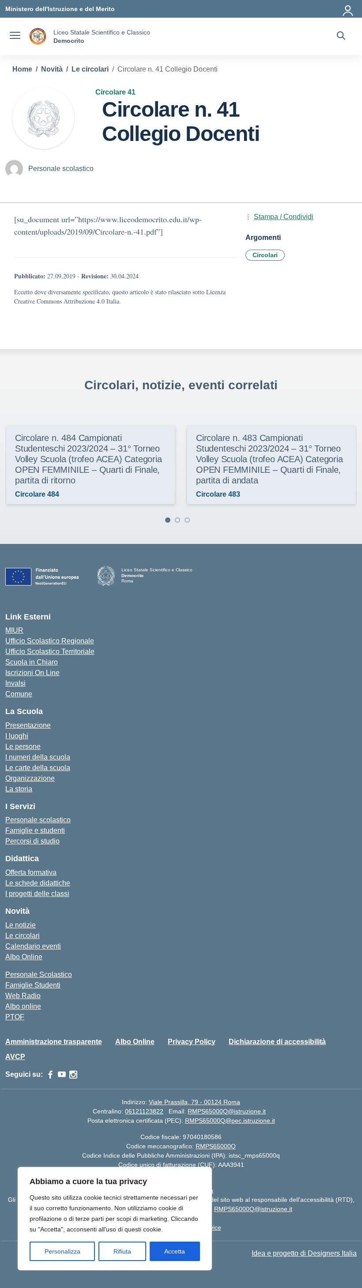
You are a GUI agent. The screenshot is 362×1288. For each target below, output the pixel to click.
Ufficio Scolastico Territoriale (49, 651)
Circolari (265, 254)
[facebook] (50, 1075)
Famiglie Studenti (32, 985)
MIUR (14, 630)
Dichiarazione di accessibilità (277, 1041)
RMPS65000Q (216, 1146)
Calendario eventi (33, 946)
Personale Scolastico (38, 974)
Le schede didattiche (37, 883)
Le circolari (22, 935)
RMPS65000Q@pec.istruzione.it (230, 1120)
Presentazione (28, 725)
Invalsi (15, 683)
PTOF (14, 1017)
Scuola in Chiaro (31, 662)
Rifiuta (122, 1251)
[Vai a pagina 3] (187, 520)
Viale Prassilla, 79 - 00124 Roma (194, 1102)
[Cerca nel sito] (341, 36)
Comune (18, 694)
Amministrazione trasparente (53, 1041)
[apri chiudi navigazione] (15, 36)
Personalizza (62, 1251)
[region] (115, 1218)
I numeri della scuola (37, 757)
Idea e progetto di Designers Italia (304, 1253)
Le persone (23, 746)
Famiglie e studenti (35, 830)
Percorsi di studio (32, 841)
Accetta (174, 1251)
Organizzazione (30, 778)
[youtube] (62, 1075)
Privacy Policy (191, 1041)
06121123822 (144, 1111)
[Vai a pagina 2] (177, 520)
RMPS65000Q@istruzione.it (227, 1111)
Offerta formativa (31, 872)
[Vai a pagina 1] (167, 520)
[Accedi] (348, 8)
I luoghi (16, 736)
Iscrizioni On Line (32, 672)
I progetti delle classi (37, 893)
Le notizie (20, 925)
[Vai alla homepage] (38, 36)
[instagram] (73, 1075)
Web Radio (23, 995)
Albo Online (23, 957)
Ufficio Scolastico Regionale (49, 641)
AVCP (15, 1056)
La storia (18, 789)
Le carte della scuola (37, 767)
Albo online (23, 1006)
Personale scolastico (38, 820)
